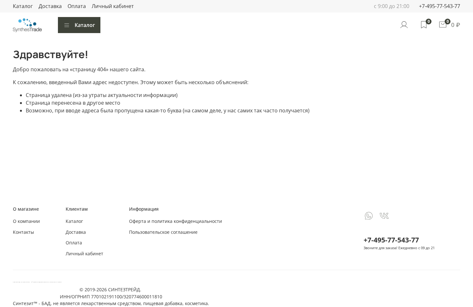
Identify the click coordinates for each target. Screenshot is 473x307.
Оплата (77, 6)
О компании (26, 221)
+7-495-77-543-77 (439, 6)
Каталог (23, 6)
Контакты (23, 232)
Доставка (50, 6)
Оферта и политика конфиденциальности (175, 221)
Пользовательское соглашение (163, 232)
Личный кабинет (113, 6)
